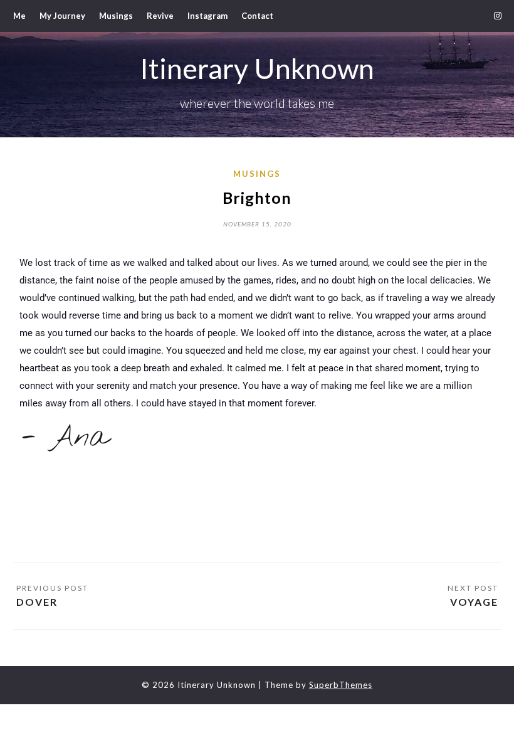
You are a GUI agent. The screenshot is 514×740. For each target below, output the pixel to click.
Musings (116, 16)
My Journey (62, 16)
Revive (160, 16)
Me (19, 16)
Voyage (474, 602)
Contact (257, 16)
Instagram (207, 16)
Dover (37, 602)
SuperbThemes (340, 685)
